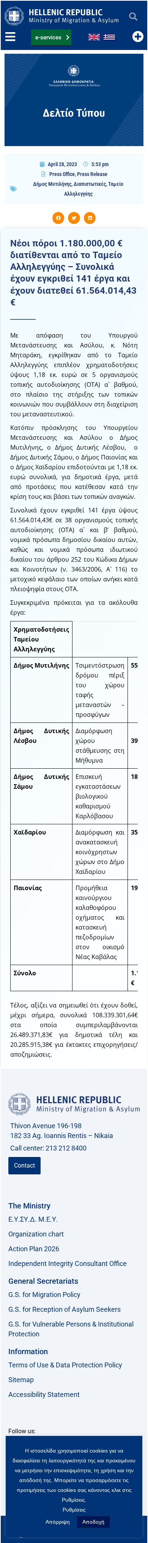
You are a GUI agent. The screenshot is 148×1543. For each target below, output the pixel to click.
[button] (133, 16)
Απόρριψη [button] (58, 1522)
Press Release (92, 174)
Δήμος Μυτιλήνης (52, 184)
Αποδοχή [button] (93, 1522)
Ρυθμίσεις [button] (74, 1510)
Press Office (62, 174)
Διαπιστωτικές (90, 184)
